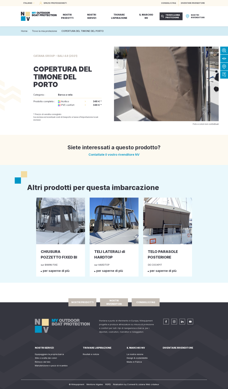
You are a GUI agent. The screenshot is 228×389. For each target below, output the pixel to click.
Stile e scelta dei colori (46, 358)
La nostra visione (135, 354)
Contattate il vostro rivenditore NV (114, 154)
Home (24, 31)
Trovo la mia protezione (44, 31)
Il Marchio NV (136, 347)
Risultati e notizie (91, 354)
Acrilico (65, 101)
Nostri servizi (44, 347)
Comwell (131, 384)
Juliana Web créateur (148, 384)
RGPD (108, 384)
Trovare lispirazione (97, 347)
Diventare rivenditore (178, 347)
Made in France (134, 362)
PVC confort (67, 104)
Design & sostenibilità (137, 358)
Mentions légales (95, 384)
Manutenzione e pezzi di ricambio (51, 365)
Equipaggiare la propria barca (49, 354)
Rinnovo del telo (42, 362)
